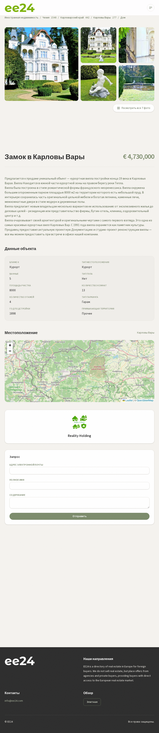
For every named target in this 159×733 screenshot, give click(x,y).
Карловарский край (72, 18)
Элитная (92, 702)
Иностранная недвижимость (21, 18)
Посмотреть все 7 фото (136, 108)
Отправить (79, 516)
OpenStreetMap (145, 400)
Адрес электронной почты (26, 465)
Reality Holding (79, 435)
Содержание (17, 495)
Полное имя (17, 480)
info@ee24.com (14, 701)
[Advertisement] (79, 135)
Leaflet (129, 400)
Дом (122, 18)
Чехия (45, 18)
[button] (10, 345)
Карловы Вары (102, 18)
